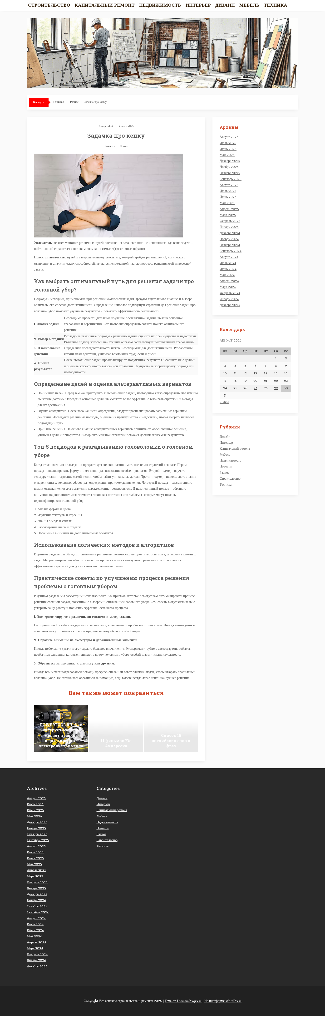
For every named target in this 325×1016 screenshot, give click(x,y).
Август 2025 (229, 185)
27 (255, 388)
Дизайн (225, 5)
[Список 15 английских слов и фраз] (171, 728)
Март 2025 (228, 215)
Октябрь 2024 (230, 245)
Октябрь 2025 (230, 173)
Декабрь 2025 (230, 161)
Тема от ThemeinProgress (183, 1001)
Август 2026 (229, 137)
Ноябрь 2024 (229, 239)
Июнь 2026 (228, 149)
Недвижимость (160, 5)
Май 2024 (227, 275)
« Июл (224, 402)
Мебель (249, 5)
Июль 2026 (228, 143)
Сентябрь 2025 (230, 179)
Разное (74, 102)
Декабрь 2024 (230, 233)
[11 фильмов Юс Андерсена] (116, 728)
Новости (226, 466)
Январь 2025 (229, 227)
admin (110, 126)
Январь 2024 (229, 299)
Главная (58, 102)
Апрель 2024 (229, 281)
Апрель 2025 (229, 209)
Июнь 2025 (228, 197)
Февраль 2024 (230, 293)
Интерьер (198, 5)
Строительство (49, 5)
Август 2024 (229, 257)
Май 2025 (227, 203)
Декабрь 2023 (230, 305)
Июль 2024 (228, 263)
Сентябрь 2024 (230, 251)
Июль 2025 (228, 191)
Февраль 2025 (230, 221)
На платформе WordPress (222, 1001)
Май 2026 (227, 155)
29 (276, 388)
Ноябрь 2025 (229, 167)
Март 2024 (228, 287)
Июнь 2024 (228, 269)
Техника (275, 5)
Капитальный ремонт (105, 5)
